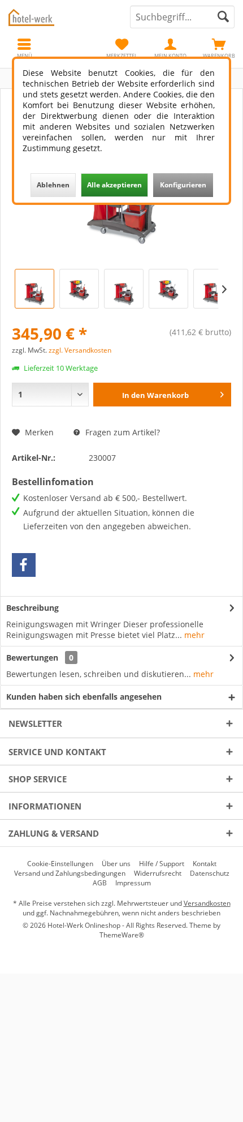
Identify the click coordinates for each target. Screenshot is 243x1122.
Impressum (133, 883)
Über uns (116, 863)
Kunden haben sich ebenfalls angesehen (84, 696)
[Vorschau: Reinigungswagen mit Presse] (34, 289)
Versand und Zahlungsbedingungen (69, 873)
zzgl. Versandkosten (80, 350)
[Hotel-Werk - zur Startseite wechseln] (60, 17)
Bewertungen (32, 657)
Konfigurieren (183, 185)
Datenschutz (209, 873)
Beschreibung (32, 607)
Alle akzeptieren (114, 185)
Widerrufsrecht (157, 873)
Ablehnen (53, 185)
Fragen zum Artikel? (121, 432)
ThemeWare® (121, 935)
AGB (100, 883)
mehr (193, 634)
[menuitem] (218, 48)
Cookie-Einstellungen (60, 863)
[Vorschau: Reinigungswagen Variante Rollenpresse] (124, 289)
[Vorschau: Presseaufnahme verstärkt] (213, 289)
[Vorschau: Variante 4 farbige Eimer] (79, 289)
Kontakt (204, 863)
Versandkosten (207, 903)
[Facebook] (24, 565)
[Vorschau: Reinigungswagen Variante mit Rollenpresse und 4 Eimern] (168, 289)
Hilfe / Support (161, 863)
